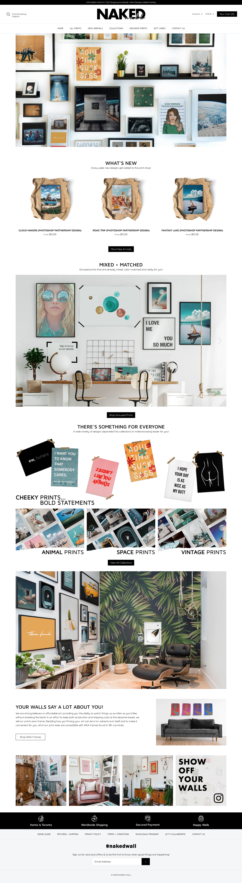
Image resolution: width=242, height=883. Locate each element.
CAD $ (208, 14)
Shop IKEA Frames (30, 737)
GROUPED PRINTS (138, 28)
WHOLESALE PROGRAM (147, 834)
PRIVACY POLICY (93, 834)
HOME (60, 28)
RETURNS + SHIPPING (67, 834)
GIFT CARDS (159, 28)
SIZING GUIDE (44, 834)
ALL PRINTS (75, 28)
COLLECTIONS (116, 28)
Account (196, 14)
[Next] (219, 90)
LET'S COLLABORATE (175, 834)
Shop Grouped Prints (121, 415)
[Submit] (146, 861)
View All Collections (121, 562)
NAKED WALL (124, 875)
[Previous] (22, 90)
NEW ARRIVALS (95, 28)
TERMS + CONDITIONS (118, 834)
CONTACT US (178, 28)
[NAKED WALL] (121, 14)
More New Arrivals (121, 249)
